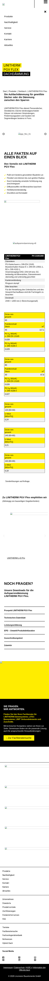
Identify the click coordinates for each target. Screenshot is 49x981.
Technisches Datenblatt (15, 618)
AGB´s (29, 968)
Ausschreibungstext (13, 638)
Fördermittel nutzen (10, 915)
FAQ (4, 919)
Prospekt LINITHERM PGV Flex (18, 610)
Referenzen (7, 939)
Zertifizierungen (8, 911)
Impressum (8, 968)
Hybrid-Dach (7, 943)
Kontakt (5, 883)
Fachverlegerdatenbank (12, 935)
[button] (3, 134)
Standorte (6, 903)
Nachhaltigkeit (8, 875)
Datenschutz (19, 968)
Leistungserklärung (13, 625)
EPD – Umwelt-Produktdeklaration (19, 631)
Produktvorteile (9, 907)
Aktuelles (6, 891)
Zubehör (8, 645)
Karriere (5, 887)
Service (5, 879)
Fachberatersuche (10, 931)
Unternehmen (8, 899)
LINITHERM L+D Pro (16, 558)
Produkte (6, 871)
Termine (5, 927)
